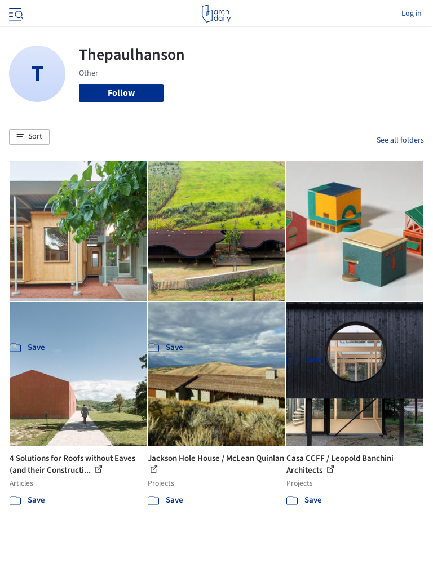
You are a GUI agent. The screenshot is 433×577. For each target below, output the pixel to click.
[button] (29, 137)
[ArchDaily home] (216, 14)
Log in (411, 13)
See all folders (400, 140)
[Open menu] (15, 13)
